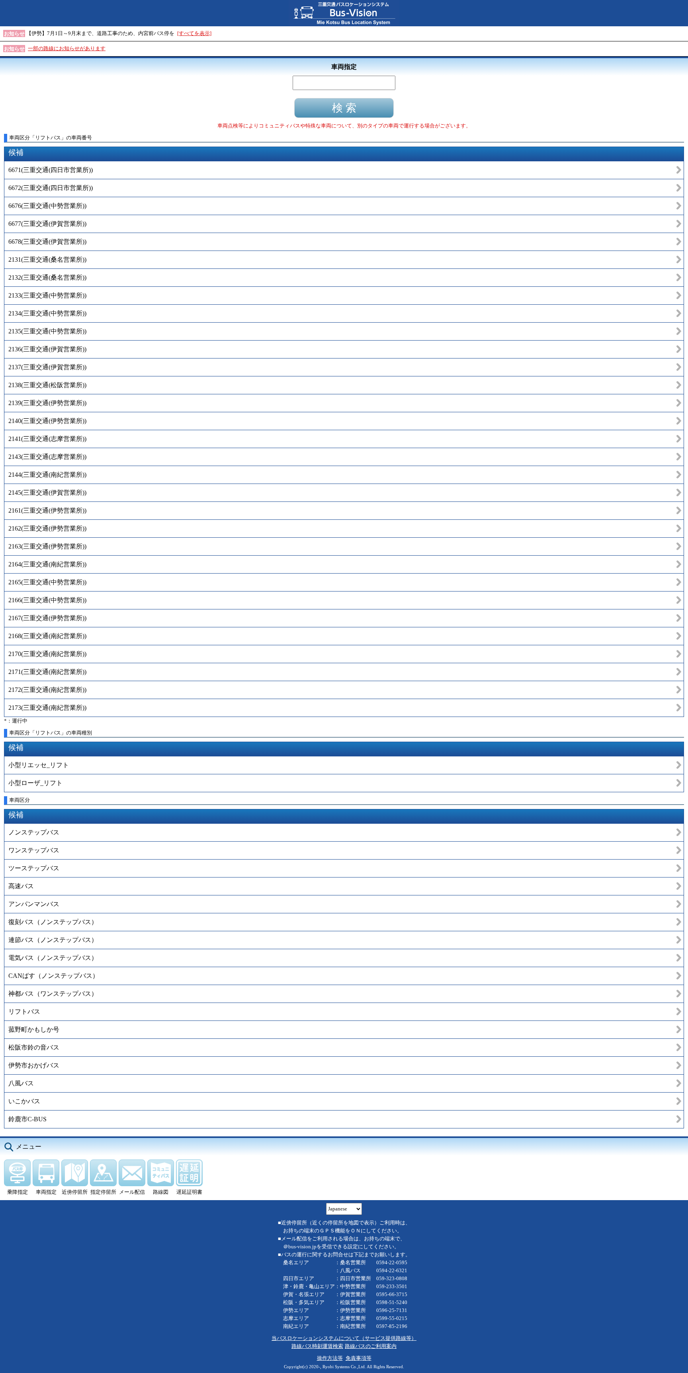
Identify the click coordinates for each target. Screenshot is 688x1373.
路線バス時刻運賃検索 (317, 1346)
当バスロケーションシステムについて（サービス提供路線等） (344, 1338)
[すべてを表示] (194, 33)
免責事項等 (358, 1358)
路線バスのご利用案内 (371, 1346)
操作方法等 (330, 1358)
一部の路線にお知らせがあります (67, 48)
